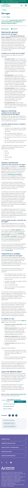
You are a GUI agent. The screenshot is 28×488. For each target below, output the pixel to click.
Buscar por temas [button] (6, 451)
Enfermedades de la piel (9, 423)
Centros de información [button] (8, 455)
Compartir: (4, 415)
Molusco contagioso (7, 408)
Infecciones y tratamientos (9, 426)
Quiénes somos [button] (5, 439)
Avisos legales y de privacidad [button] (10, 447)
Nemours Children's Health (20, 0)
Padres (4, 10)
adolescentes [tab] (20, 401)
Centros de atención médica (12, 2)
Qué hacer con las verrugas (9, 403)
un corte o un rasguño (11, 236)
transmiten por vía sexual (14, 174)
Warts (8, 17)
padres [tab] (7, 401)
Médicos (3, 2)
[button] (5, 29)
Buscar (21, 5)
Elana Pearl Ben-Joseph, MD (18, 20)
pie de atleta (9, 250)
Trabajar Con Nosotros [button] (8, 443)
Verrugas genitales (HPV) (8, 406)
